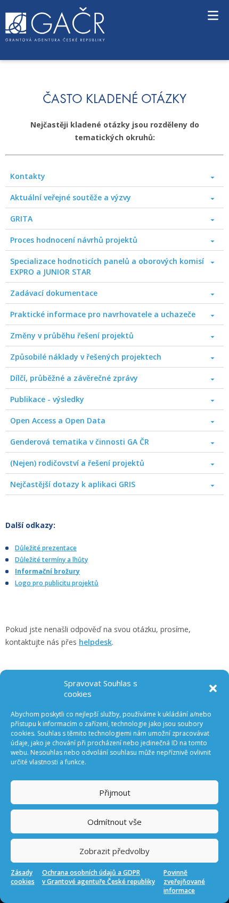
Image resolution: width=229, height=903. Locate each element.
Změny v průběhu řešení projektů (72, 335)
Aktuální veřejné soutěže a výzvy (70, 197)
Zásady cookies (23, 877)
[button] (213, 688)
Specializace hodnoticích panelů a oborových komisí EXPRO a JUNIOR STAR (107, 266)
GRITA (21, 219)
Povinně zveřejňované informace (184, 881)
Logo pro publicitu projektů (57, 582)
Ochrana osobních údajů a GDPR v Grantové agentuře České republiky (98, 877)
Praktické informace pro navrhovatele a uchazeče (102, 314)
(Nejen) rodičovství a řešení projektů (77, 463)
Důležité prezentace (46, 547)
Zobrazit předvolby (114, 851)
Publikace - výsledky (47, 399)
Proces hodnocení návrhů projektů (73, 240)
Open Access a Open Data (57, 420)
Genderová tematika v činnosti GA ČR (79, 442)
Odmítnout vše (114, 821)
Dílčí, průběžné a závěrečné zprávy (74, 378)
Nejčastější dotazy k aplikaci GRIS (72, 484)
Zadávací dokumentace (53, 293)
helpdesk (95, 642)
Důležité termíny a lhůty (51, 559)
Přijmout (114, 792)
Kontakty (27, 176)
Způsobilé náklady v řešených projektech (85, 357)
